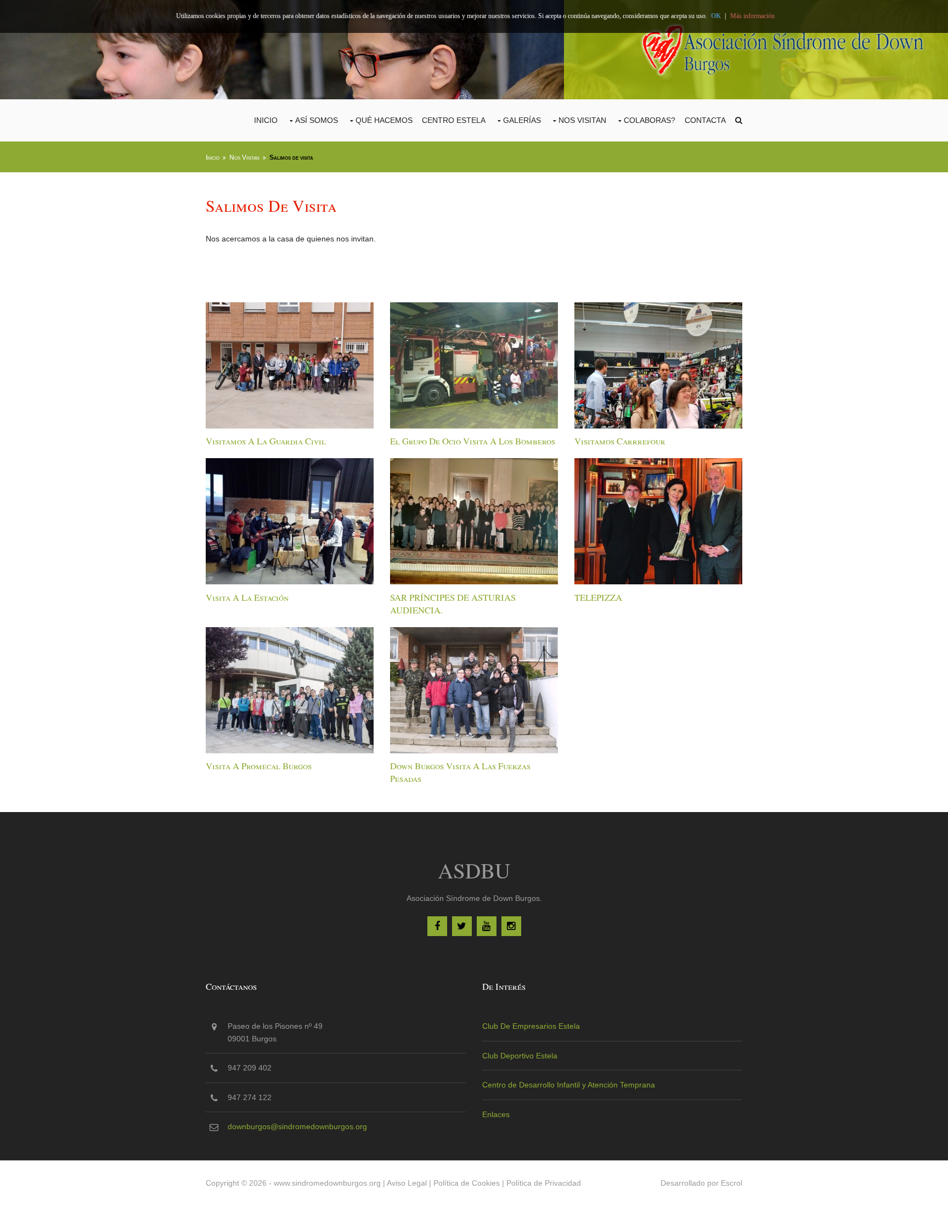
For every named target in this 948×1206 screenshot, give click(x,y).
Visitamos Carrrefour (619, 441)
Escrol (731, 1183)
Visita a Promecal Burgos (259, 765)
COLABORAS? (649, 120)
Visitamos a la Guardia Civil (266, 441)
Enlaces (496, 1114)
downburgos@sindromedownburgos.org (297, 1126)
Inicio (266, 120)
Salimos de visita (291, 157)
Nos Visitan (582, 120)
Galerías (522, 120)
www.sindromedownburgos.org (327, 1183)
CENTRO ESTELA (454, 120)
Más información (752, 16)
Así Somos (316, 120)
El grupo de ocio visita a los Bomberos (472, 441)
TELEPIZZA (598, 597)
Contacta (705, 120)
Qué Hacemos (384, 120)
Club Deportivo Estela (519, 1055)
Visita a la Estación (247, 597)
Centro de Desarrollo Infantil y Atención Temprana (568, 1084)
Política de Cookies (466, 1183)
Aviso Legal (407, 1183)
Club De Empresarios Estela (531, 1026)
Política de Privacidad (543, 1183)
